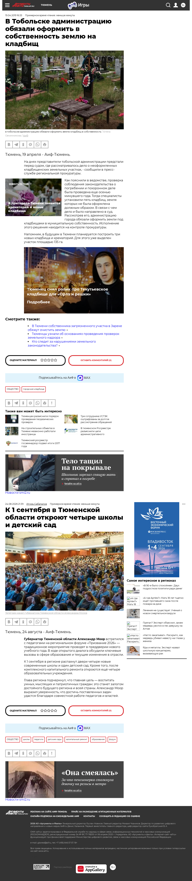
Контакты (89, 816)
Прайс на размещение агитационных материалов (101, 812)
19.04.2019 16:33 (13, 15)
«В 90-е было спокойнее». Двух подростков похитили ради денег (162, 587)
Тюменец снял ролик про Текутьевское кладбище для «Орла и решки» (67, 291)
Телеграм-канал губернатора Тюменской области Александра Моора (46, 613)
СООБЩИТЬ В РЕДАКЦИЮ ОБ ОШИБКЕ (119, 816)
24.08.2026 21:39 (14, 504)
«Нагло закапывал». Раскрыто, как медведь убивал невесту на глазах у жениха (164, 638)
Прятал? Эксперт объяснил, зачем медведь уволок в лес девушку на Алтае (163, 625)
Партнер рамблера (63, 867)
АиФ (25, 135)
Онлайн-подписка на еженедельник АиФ (54, 816)
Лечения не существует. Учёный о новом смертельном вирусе (162, 612)
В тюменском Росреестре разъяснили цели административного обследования (87, 433)
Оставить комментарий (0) (96, 360)
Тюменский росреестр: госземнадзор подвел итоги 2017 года (40, 443)
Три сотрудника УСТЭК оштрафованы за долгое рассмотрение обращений (96, 419)
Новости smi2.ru (17, 492)
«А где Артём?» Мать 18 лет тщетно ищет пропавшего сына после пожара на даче (163, 600)
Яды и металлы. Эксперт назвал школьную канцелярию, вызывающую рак (161, 650)
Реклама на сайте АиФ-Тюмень (48, 812)
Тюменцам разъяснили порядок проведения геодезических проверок (40, 419)
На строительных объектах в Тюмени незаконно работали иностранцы (38, 431)
